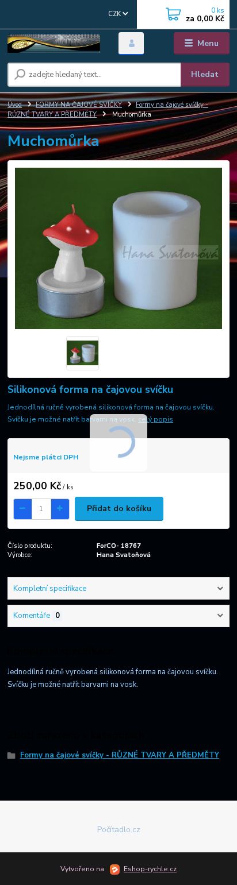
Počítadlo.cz (118, 829)
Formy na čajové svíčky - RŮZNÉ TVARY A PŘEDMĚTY (119, 755)
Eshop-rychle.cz (150, 869)
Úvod (14, 105)
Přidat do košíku (119, 508)
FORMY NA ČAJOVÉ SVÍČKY (79, 105)
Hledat (205, 74)
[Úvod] (53, 43)
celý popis (155, 419)
